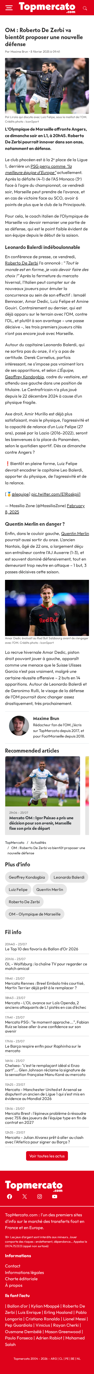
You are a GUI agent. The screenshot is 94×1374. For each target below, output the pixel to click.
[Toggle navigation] (9, 8)
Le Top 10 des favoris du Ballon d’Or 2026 (41, 949)
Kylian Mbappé (45, 1305)
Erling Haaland (58, 1312)
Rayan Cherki (66, 1325)
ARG (54, 1358)
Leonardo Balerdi (69, 877)
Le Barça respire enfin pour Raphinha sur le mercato (43, 1048)
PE (67, 1358)
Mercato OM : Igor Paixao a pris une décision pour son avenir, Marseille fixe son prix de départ (41, 823)
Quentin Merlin (75, 533)
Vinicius (43, 1325)
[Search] (85, 8)
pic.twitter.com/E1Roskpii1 (55, 494)
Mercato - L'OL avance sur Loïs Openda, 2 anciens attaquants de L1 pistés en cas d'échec (45, 1005)
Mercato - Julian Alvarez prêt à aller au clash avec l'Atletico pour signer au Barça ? (44, 1139)
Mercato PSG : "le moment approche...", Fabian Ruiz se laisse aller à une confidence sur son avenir (47, 1026)
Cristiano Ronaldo (43, 1318)
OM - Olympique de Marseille (35, 914)
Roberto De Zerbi (21, 262)
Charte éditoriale (21, 1278)
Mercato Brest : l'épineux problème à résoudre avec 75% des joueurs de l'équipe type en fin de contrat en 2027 (45, 1118)
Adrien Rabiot (49, 1337)
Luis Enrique (29, 1312)
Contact (12, 1265)
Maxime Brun (46, 718)
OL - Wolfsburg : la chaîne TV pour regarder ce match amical (46, 966)
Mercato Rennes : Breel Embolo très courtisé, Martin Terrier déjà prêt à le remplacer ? (44, 985)
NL (79, 1358)
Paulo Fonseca (19, 1337)
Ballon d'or (17, 1305)
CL (61, 1358)
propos (15, 1285)
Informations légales (24, 1272)
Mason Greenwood (63, 1331)
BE (72, 1358)
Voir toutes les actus (47, 1155)
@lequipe (20, 494)
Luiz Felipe (18, 889)
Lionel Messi (74, 1318)
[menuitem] (85, 8)
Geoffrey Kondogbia (24, 376)
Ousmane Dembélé (23, 1331)
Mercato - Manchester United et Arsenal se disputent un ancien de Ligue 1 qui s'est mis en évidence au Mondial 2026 (45, 1094)
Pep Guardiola (18, 1325)
